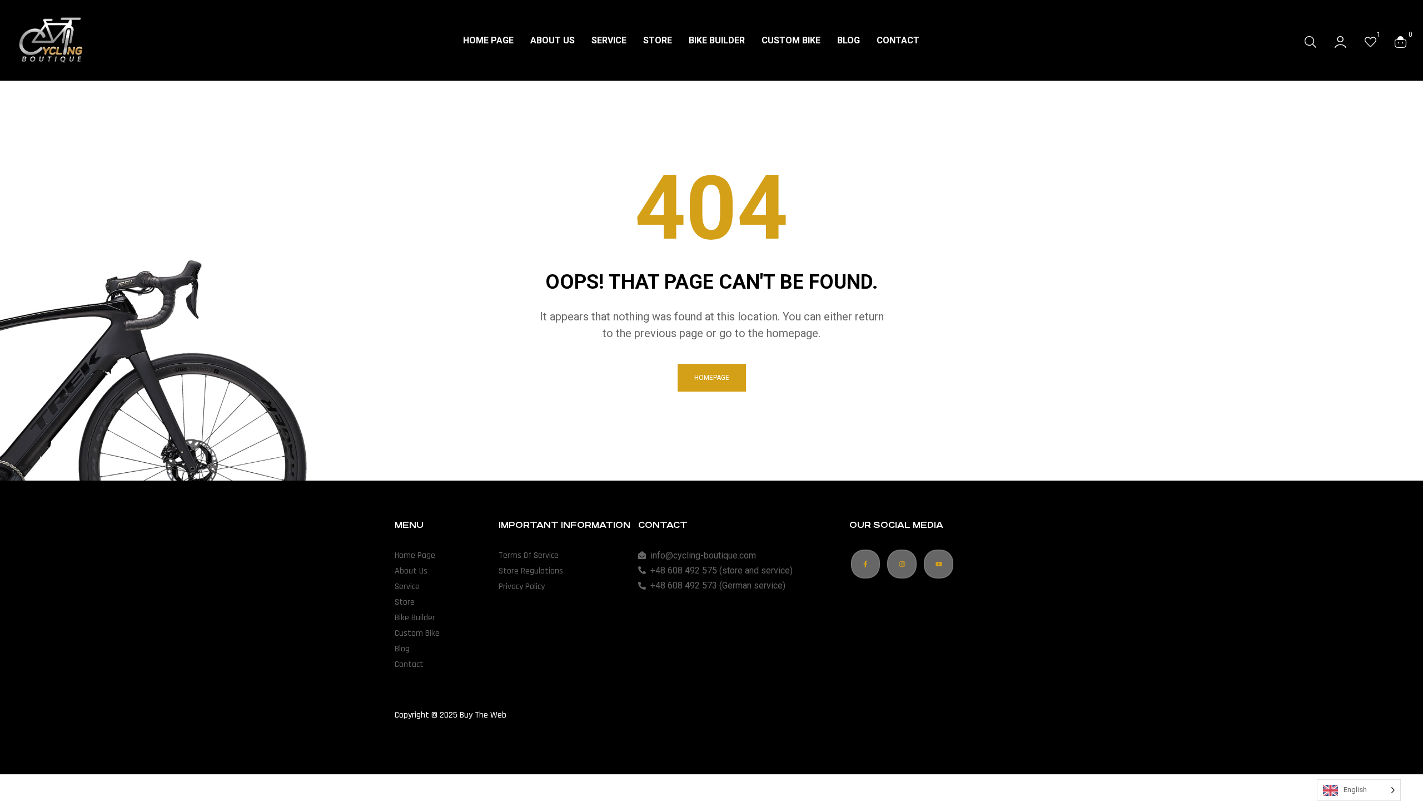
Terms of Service (529, 555)
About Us (411, 571)
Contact (409, 664)
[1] (1370, 42)
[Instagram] (902, 564)
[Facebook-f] (865, 564)
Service (407, 586)
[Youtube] (938, 564)
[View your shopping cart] (1400, 42)
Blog (402, 649)
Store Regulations (531, 571)
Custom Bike (417, 633)
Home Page (415, 555)
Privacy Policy (522, 586)
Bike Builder (415, 618)
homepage (711, 378)
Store (405, 602)
